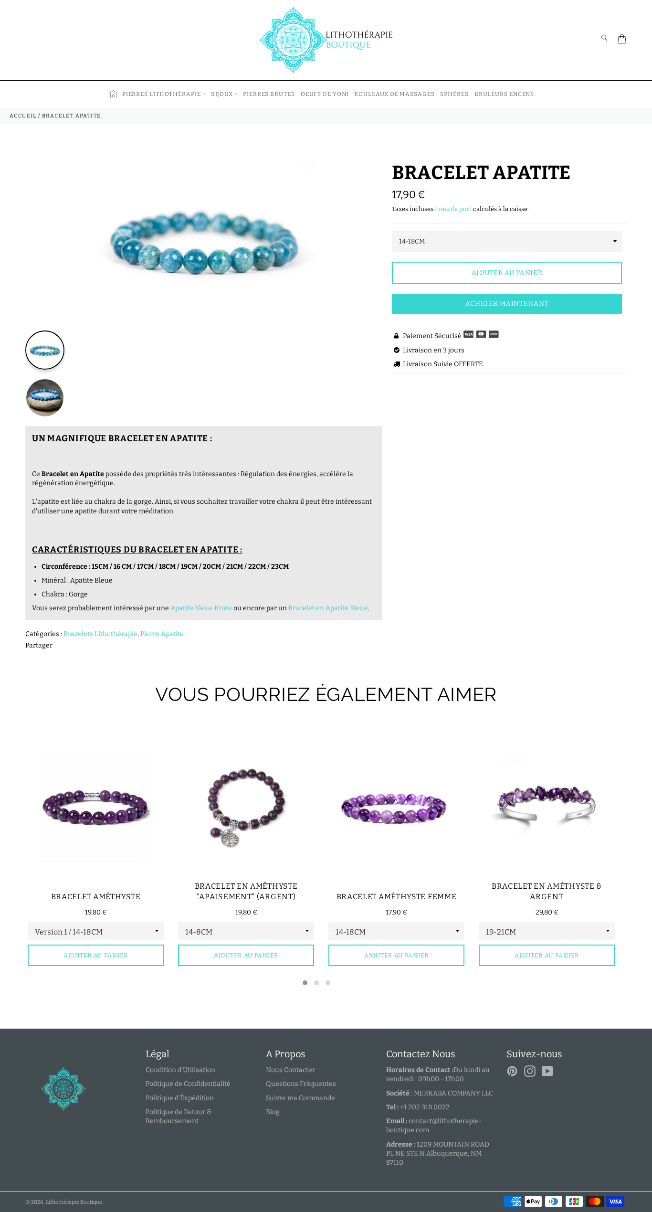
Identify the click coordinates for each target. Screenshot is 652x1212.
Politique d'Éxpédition (180, 1098)
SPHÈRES (454, 94)
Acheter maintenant (507, 303)
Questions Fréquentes (301, 1084)
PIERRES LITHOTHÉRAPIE (161, 94)
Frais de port (453, 209)
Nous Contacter (290, 1070)
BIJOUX (222, 94)
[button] (305, 983)
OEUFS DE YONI (325, 94)
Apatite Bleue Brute (201, 608)
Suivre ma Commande (300, 1098)
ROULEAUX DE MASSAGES (394, 94)
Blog (273, 1112)
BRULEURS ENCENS (504, 94)
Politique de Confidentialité (188, 1084)
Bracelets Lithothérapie (100, 634)
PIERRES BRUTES (269, 94)
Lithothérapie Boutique (74, 1202)
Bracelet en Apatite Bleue (328, 608)
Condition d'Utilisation (180, 1070)
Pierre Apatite (162, 634)
